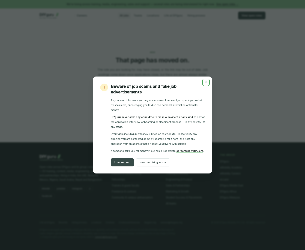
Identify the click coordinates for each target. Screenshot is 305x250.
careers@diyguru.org (189, 150)
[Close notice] (206, 82)
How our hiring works (153, 162)
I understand (122, 162)
